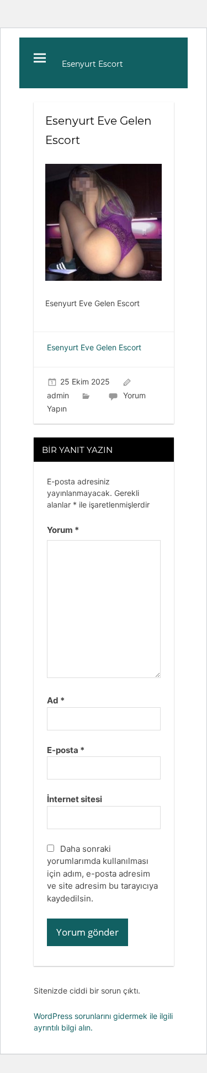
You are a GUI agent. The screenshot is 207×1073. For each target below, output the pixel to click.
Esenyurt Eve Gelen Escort (94, 347)
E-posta (65, 750)
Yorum (63, 530)
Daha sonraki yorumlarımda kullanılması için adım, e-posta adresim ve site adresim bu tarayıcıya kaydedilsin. (102, 874)
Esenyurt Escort (92, 64)
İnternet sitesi (74, 799)
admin (58, 395)
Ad (56, 700)
